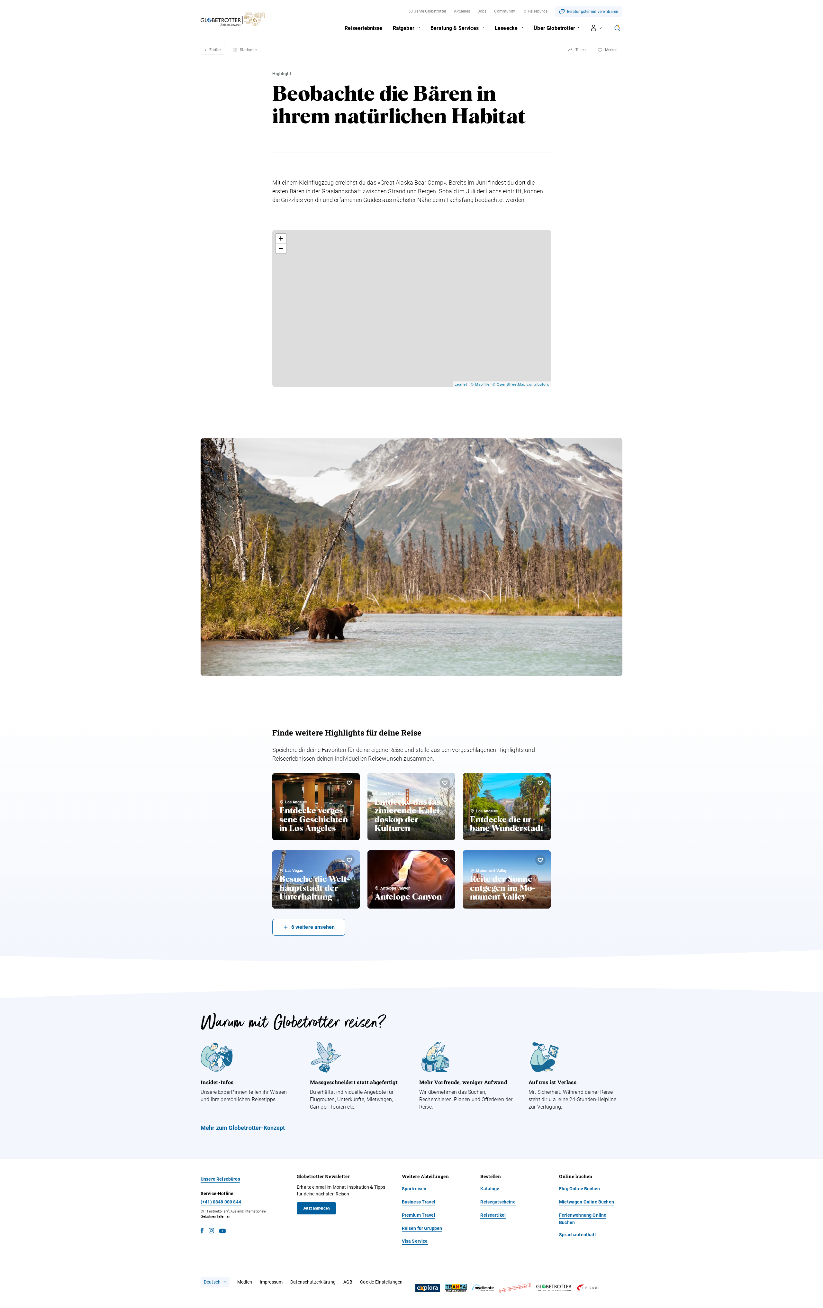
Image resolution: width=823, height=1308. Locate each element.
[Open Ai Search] (617, 28)
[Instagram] (211, 1231)
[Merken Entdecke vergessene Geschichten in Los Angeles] (349, 783)
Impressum (271, 1282)
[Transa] (456, 1288)
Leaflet (461, 384)
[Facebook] (202, 1231)
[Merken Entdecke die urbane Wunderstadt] (540, 783)
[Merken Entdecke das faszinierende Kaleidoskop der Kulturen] (445, 783)
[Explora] (427, 1288)
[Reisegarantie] (588, 1288)
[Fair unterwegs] (515, 1288)
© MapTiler (481, 384)
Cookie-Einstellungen (381, 1282)
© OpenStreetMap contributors (521, 384)
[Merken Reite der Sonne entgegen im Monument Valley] (540, 860)
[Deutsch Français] (215, 1282)
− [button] (281, 248)
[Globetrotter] (554, 1288)
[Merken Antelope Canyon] (445, 860)
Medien (244, 1282)
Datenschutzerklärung (313, 1282)
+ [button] (281, 238)
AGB (347, 1282)
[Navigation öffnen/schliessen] (596, 28)
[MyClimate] (483, 1288)
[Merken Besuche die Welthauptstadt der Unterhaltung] (349, 860)
